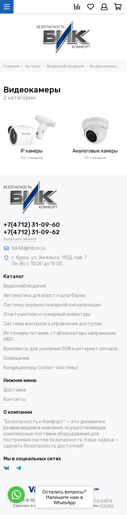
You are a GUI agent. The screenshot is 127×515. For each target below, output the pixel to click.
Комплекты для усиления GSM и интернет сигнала (60, 349)
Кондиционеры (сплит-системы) (40, 368)
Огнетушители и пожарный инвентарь (47, 314)
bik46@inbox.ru (28, 248)
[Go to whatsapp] (16, 494)
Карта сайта (100, 500)
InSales (107, 505)
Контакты (14, 399)
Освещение (16, 358)
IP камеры (32, 151)
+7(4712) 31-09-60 (31, 224)
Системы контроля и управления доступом (52, 324)
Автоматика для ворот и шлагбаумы (44, 295)
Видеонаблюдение (24, 286)
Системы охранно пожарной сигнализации (52, 305)
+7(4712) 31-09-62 (31, 232)
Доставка (14, 390)
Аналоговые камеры (95, 151)
